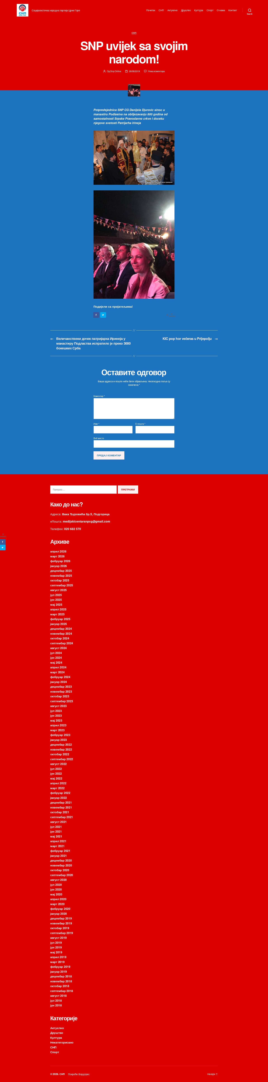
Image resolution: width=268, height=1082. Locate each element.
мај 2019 (56, 952)
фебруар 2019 (60, 966)
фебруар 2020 (60, 908)
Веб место (99, 438)
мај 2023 (56, 720)
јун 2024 (56, 657)
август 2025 (58, 590)
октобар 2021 (59, 812)
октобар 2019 (59, 928)
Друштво (186, 10)
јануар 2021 (58, 855)
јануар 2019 (58, 971)
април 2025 (58, 609)
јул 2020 (56, 884)
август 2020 (58, 879)
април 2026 (58, 551)
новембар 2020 (61, 865)
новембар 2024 (61, 633)
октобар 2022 (59, 754)
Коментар (99, 396)
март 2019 (57, 962)
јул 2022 (56, 768)
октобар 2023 (59, 696)
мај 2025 (56, 604)
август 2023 (58, 706)
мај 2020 (56, 894)
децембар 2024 (61, 628)
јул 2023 (56, 711)
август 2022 (58, 764)
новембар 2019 (61, 923)
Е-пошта (140, 424)
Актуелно (172, 10)
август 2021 (58, 822)
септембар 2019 (61, 933)
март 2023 (57, 730)
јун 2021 (56, 831)
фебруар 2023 (60, 735)
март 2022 (57, 788)
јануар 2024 (58, 682)
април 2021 (58, 841)
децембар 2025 (61, 570)
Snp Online (115, 71)
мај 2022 (56, 778)
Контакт (232, 10)
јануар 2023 (58, 740)
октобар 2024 (59, 638)
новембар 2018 (61, 981)
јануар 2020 (58, 913)
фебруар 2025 (60, 619)
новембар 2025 (61, 575)
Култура (198, 10)
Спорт (210, 10)
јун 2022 (56, 773)
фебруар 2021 (60, 851)
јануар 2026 (58, 566)
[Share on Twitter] (103, 315)
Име (96, 424)
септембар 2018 (61, 991)
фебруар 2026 (60, 561)
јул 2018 (56, 1000)
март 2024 (57, 672)
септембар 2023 (61, 701)
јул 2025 (56, 595)
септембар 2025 (61, 585)
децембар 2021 (61, 802)
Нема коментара (156, 71)
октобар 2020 (59, 870)
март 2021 (57, 846)
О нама (221, 10)
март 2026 (57, 556)
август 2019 (58, 937)
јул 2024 (56, 653)
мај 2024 (56, 662)
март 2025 (57, 614)
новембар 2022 (61, 749)
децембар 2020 (61, 860)
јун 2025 (56, 599)
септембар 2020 (61, 875)
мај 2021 (56, 836)
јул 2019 (56, 942)
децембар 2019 (61, 918)
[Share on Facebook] (96, 315)
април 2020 (58, 899)
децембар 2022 (61, 744)
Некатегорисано (61, 1042)
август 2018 (58, 995)
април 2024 (58, 667)
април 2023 (58, 725)
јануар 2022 (58, 797)
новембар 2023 (61, 691)
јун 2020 (56, 889)
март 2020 (57, 904)
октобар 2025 (59, 580)
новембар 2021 (61, 807)
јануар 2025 (58, 624)
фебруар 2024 (60, 677)
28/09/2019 (134, 71)
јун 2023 (56, 715)
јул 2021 (56, 826)
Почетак (150, 10)
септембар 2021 (61, 817)
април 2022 (58, 783)
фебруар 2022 (60, 793)
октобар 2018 (59, 986)
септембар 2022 (61, 759)
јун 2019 (56, 947)
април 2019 (58, 957)
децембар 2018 (61, 976)
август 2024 (58, 648)
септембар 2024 (61, 643)
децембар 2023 (61, 686)
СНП (161, 10)
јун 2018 (56, 1005)
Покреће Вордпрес (79, 1074)
